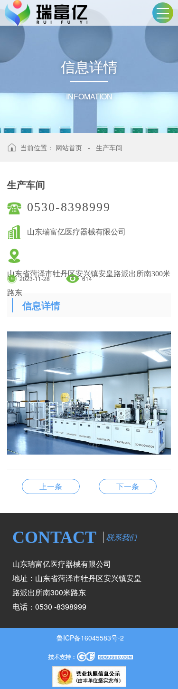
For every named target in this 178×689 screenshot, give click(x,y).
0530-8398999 (69, 207)
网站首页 (69, 147)
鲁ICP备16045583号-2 (90, 637)
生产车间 (109, 147)
